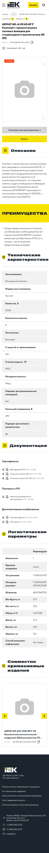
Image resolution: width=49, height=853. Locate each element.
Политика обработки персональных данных (20, 805)
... (14, 14)
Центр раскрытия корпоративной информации (22, 796)
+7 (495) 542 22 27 (14, 829)
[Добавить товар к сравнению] (43, 64)
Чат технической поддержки (14, 791)
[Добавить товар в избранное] (43, 61)
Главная (5, 14)
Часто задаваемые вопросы (13, 800)
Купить (24, 139)
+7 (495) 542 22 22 (14, 825)
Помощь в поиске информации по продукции (21, 787)
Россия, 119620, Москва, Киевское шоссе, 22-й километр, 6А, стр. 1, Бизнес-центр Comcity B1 (26, 817)
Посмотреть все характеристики (23, 130)
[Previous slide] (4, 716)
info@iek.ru (11, 834)
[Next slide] (44, 716)
